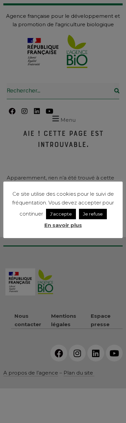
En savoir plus (63, 225)
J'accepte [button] (61, 214)
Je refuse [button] (93, 214)
